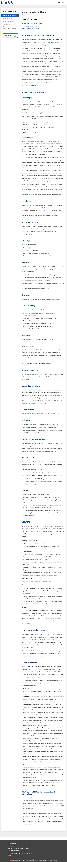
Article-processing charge (10, 28)
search (59, 2)
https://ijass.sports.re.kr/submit (30, 85)
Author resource (7, 18)
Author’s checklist (8, 21)
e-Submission (8, 35)
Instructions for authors (9, 16)
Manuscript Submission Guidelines (33, 23)
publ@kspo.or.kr (31, 234)
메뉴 (63, 2)
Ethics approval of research (30, 28)
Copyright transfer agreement (8, 25)
